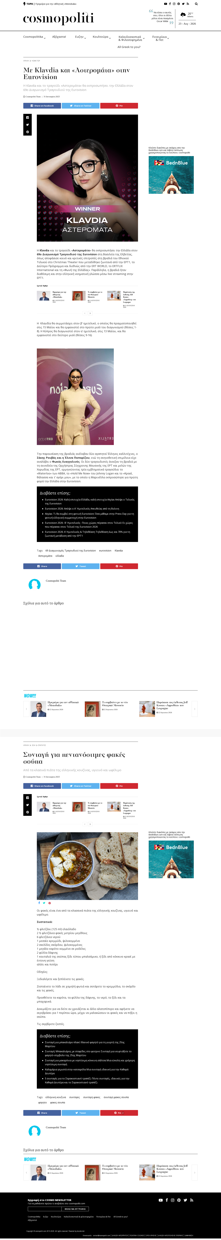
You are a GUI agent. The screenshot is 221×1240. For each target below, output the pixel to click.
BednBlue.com (156, 150)
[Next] (90, 313)
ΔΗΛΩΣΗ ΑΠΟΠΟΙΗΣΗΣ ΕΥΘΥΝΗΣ (170, 1235)
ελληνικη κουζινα (56, 1097)
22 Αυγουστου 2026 (56, 709)
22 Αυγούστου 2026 (56, 1173)
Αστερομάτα (45, 555)
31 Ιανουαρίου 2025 (52, 96)
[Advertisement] (171, 120)
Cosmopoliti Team (33, 96)
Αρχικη (26, 61)
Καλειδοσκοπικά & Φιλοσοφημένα (130, 38)
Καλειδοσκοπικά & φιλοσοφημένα (79, 1216)
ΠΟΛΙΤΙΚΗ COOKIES (137, 1235)
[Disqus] (80, 648)
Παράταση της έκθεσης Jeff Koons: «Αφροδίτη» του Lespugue (172, 705)
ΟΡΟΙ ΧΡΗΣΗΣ (151, 1235)
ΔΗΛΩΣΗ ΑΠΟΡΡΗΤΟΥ (120, 1235)
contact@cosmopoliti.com (101, 1235)
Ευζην (79, 37)
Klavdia (119, 550)
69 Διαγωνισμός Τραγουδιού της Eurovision (71, 550)
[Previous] (85, 313)
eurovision (105, 550)
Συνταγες (42, 745)
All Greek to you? (129, 47)
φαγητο (42, 1102)
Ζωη (33, 745)
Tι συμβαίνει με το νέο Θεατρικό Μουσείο (95, 294)
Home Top (36, 61)
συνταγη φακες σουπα (116, 1097)
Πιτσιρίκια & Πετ (159, 38)
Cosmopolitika (33, 37)
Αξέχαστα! (59, 37)
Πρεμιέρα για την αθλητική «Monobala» (56, 3)
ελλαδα (60, 555)
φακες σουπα (57, 1102)
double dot (80, 1231)
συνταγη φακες (91, 1097)
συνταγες (74, 1097)
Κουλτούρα (100, 37)
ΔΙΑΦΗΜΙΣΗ (189, 1235)
